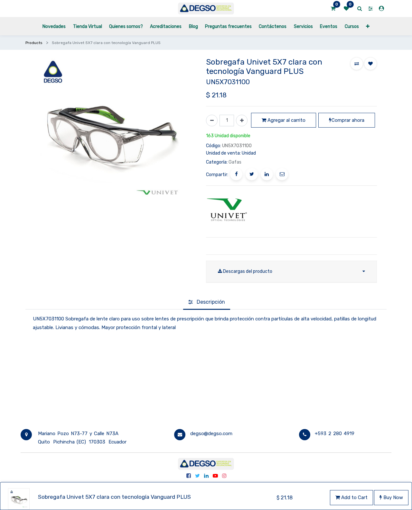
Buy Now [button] (392, 497)
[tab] (206, 302)
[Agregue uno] (242, 120)
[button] (367, 26)
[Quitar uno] (212, 120)
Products (33, 42)
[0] (333, 9)
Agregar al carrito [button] (285, 120)
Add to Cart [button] (354, 497)
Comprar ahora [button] (348, 120)
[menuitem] (54, 26)
